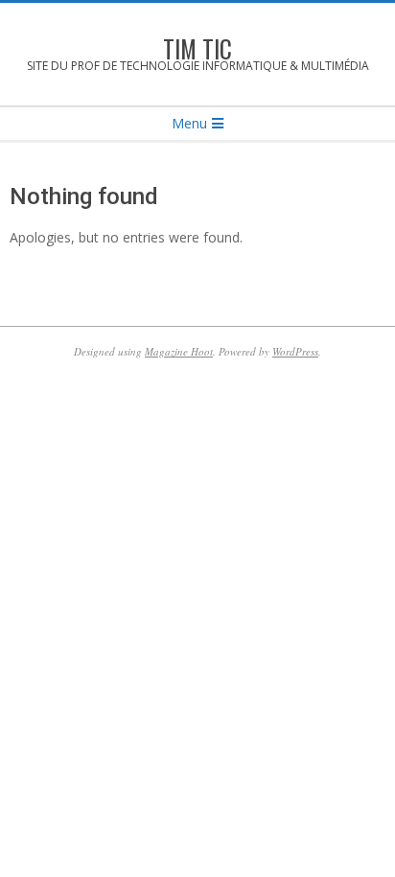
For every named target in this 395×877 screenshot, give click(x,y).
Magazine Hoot (179, 351)
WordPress (295, 351)
